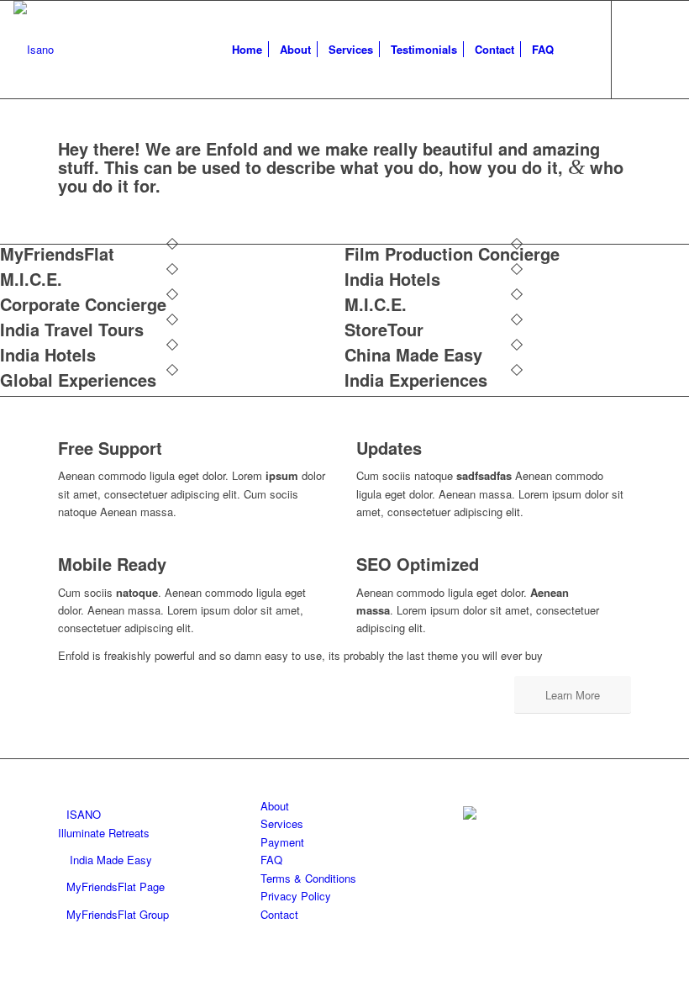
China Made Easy (413, 354)
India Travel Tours (72, 329)
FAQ (271, 860)
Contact (279, 914)
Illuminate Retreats (104, 833)
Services (281, 823)
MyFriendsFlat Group (117, 914)
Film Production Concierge (452, 253)
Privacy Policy (295, 896)
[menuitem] (247, 49)
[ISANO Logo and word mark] (33, 49)
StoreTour (383, 329)
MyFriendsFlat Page (115, 886)
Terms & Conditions (308, 878)
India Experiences (415, 379)
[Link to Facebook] (637, 48)
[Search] (576, 49)
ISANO (83, 814)
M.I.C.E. (31, 278)
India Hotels (392, 278)
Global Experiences (78, 379)
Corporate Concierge (83, 304)
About (274, 806)
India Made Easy (111, 860)
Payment (282, 842)
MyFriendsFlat (57, 253)
